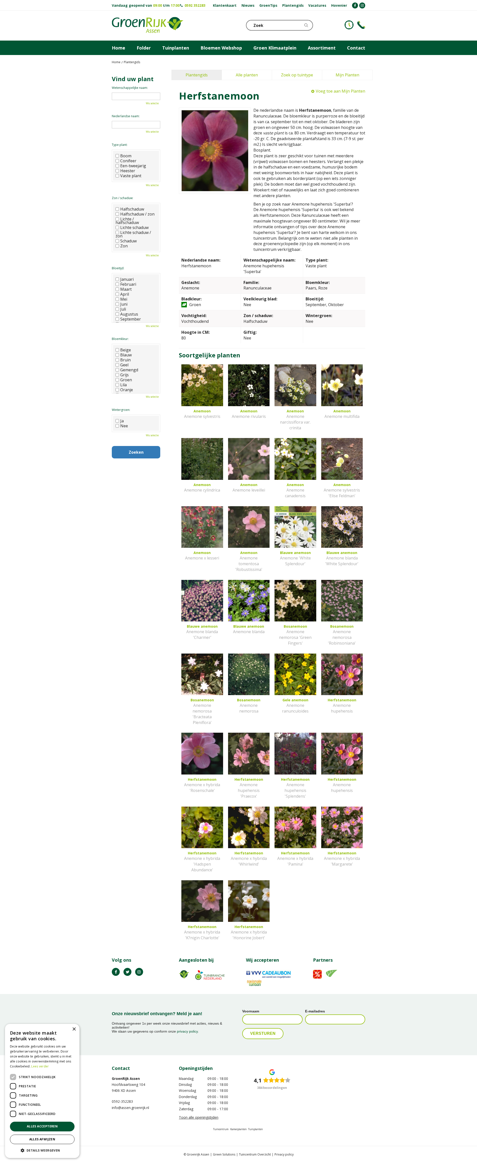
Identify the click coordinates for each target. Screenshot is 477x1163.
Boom (125, 156)
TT (127, 972)
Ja (122, 421)
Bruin (125, 360)
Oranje (126, 389)
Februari (128, 284)
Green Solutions (224, 1154)
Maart (126, 289)
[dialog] (42, 1091)
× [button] (74, 1029)
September (130, 319)
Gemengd (129, 370)
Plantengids (197, 75)
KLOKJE (349, 25)
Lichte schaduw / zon (133, 234)
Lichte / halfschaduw (127, 220)
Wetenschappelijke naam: (130, 88)
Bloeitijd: (118, 268)
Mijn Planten (347, 75)
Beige (125, 350)
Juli (123, 309)
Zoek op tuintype (297, 75)
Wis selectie (152, 103)
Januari (127, 279)
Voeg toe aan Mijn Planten (340, 91)
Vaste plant (130, 175)
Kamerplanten (238, 1129)
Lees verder (40, 1066)
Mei (123, 299)
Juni (123, 304)
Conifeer (128, 161)
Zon (124, 246)
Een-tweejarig (133, 165)
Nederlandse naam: (126, 116)
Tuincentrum (221, 1129)
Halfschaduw (132, 209)
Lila (123, 385)
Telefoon (361, 25)
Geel (124, 365)
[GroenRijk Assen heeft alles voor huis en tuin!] (147, 25)
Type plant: (119, 145)
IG (139, 972)
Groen (126, 380)
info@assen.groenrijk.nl (130, 1107)
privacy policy (187, 1031)
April (124, 294)
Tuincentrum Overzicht (255, 1154)
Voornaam (250, 1011)
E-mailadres (315, 1011)
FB (116, 972)
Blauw (126, 355)
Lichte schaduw (134, 227)
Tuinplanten (255, 1129)
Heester (127, 170)
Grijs (124, 375)
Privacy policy (284, 1154)
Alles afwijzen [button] (42, 1139)
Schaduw (128, 241)
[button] (42, 1150)
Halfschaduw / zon (137, 214)
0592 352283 (195, 5)
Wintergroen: (121, 410)
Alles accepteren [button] (42, 1126)
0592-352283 (122, 1101)
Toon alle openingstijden (198, 1117)
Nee (124, 426)
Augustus (129, 314)
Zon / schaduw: (122, 198)
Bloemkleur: (120, 339)
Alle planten (247, 75)
